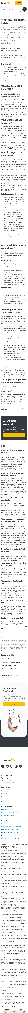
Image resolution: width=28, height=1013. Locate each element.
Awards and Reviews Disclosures (9, 832)
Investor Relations (5, 793)
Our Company (4, 790)
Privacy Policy (4, 823)
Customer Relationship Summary (9, 812)
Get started (18, 2)
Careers (3, 801)
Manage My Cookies (6, 820)
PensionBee (17, 203)
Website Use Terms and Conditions (10, 818)
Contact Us (4, 798)
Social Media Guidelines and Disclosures (11, 826)
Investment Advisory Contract (9, 815)
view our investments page (18, 407)
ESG (2, 796)
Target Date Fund (20, 142)
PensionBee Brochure (6, 809)
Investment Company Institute (17, 60)
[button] (25, 2)
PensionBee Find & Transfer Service (10, 829)
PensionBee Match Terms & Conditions (11, 838)
